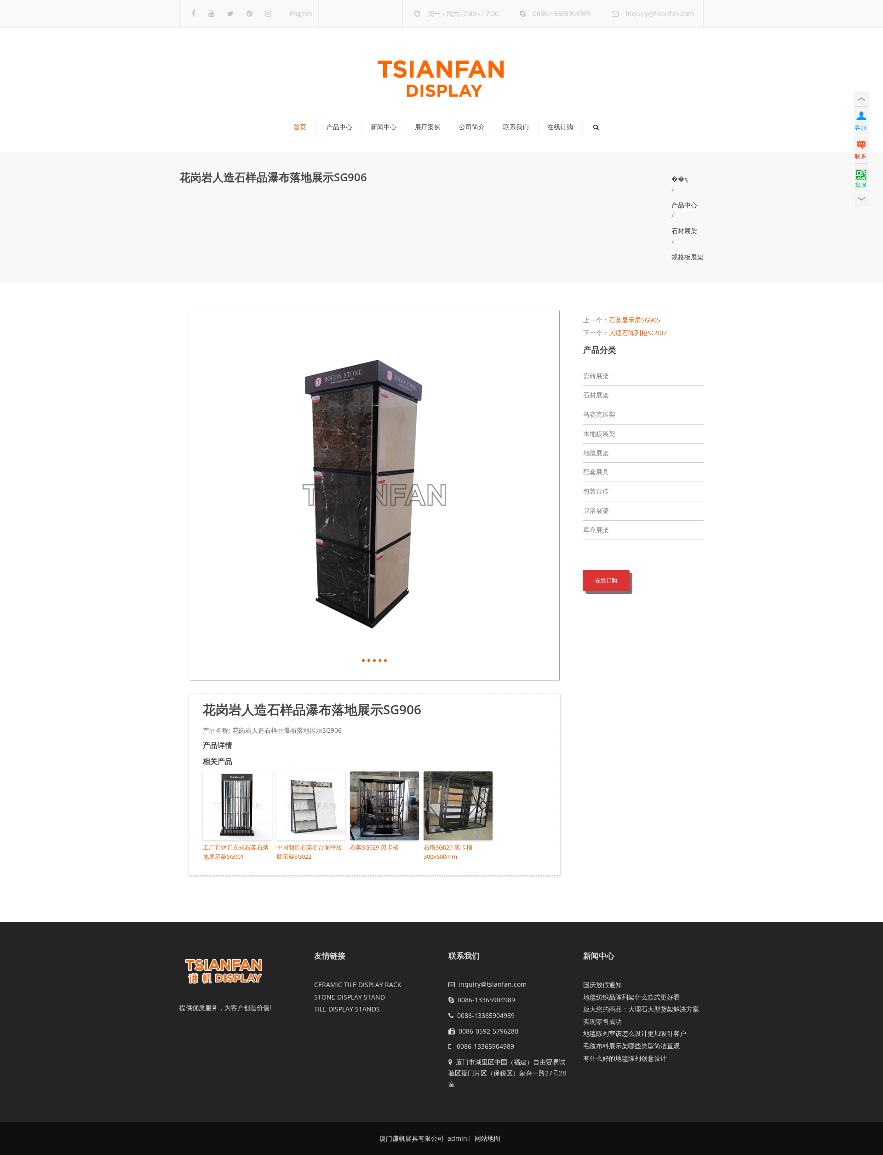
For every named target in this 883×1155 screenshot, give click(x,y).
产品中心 (339, 127)
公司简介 (472, 127)
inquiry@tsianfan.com (660, 13)
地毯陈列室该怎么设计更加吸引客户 (634, 1033)
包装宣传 (596, 491)
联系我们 (516, 127)
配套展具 (596, 471)
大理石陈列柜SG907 (638, 332)
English (301, 13)
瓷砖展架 (596, 375)
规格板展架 (687, 257)
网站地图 (486, 1138)
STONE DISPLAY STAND (349, 997)
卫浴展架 (596, 510)
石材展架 (684, 230)
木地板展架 (599, 433)
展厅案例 (428, 127)
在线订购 (560, 127)
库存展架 (596, 529)
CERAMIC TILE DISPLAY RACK (357, 984)
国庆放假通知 (602, 984)
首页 (299, 127)
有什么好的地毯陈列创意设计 (625, 1058)
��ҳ (679, 178)
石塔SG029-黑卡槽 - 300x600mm (450, 852)
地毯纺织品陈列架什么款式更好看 (631, 997)
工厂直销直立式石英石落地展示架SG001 (236, 852)
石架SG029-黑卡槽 (374, 847)
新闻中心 (383, 127)
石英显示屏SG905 (634, 320)
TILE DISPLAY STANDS (347, 1009)
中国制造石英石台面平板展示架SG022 (309, 852)
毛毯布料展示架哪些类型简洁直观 (631, 1045)
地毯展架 (596, 452)
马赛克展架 (599, 414)
